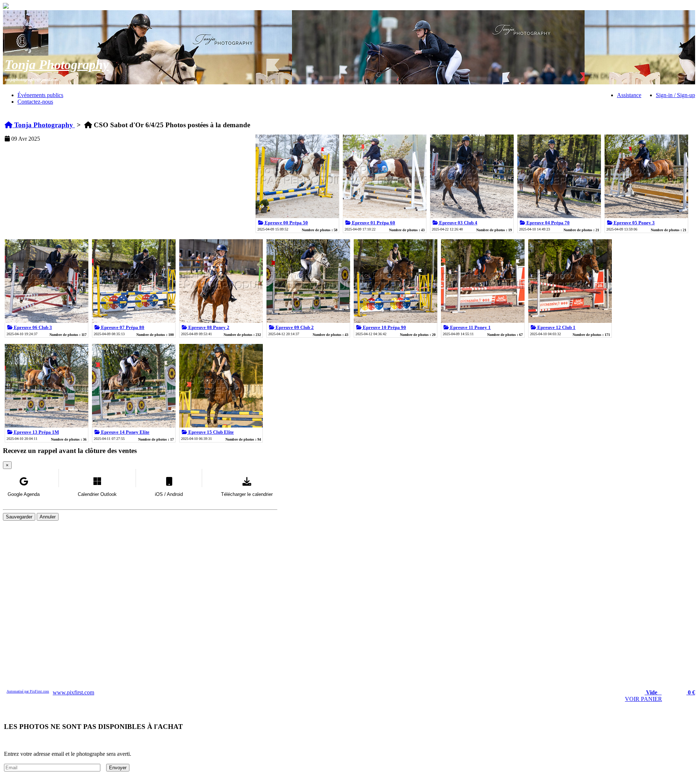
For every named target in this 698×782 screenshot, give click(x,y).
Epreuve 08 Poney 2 (208, 327)
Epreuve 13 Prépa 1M (36, 432)
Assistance (629, 95)
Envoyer (118, 767)
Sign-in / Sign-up (675, 95)
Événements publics (40, 95)
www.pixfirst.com (73, 692)
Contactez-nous (35, 102)
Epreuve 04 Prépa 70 (547, 222)
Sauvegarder (19, 517)
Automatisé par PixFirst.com (28, 691)
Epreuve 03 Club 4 (457, 222)
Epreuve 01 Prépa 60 (373, 222)
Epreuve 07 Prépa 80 (122, 327)
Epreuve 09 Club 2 (294, 327)
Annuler (48, 517)
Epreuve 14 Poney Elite (124, 432)
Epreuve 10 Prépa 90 (384, 327)
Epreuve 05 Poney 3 (634, 222)
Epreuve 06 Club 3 (32, 327)
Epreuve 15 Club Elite (210, 432)
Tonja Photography (57, 64)
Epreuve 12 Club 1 (555, 327)
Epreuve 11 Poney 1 (470, 327)
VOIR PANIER (643, 699)
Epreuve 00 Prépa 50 (286, 222)
